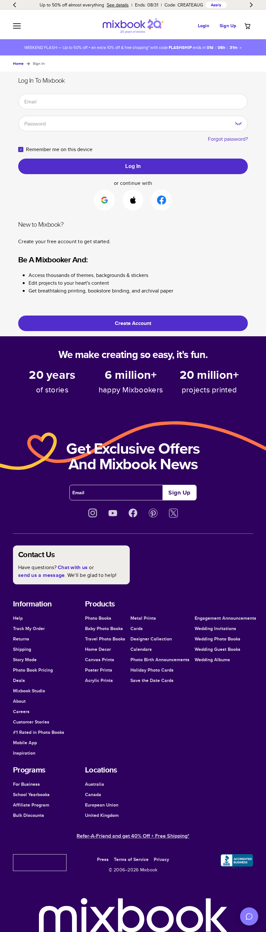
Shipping (22, 649)
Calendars (141, 649)
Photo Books (98, 618)
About (19, 701)
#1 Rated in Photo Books (38, 732)
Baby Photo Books (104, 628)
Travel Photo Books (105, 639)
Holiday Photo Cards (152, 670)
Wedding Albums (212, 659)
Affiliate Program (31, 805)
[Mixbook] (133, 26)
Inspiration (24, 753)
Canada (93, 794)
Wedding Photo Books (217, 639)
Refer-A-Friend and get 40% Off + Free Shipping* (133, 836)
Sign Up (228, 25)
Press (103, 859)
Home (18, 63)
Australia (94, 784)
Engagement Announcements (225, 618)
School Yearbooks (31, 794)
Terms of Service (131, 859)
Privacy (161, 859)
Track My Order (29, 628)
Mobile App (25, 742)
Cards (136, 628)
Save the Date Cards (152, 680)
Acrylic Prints (99, 680)
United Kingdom (102, 815)
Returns (21, 639)
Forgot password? (228, 139)
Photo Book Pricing (33, 670)
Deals (19, 680)
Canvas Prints (99, 659)
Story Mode (25, 659)
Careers (21, 711)
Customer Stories (31, 722)
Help (18, 618)
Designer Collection (151, 639)
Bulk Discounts (28, 815)
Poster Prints (98, 670)
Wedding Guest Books (217, 649)
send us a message (41, 575)
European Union (101, 805)
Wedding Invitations (215, 628)
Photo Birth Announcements (159, 659)
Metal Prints (143, 618)
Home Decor (98, 649)
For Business (26, 784)
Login (204, 25)
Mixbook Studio (29, 690)
